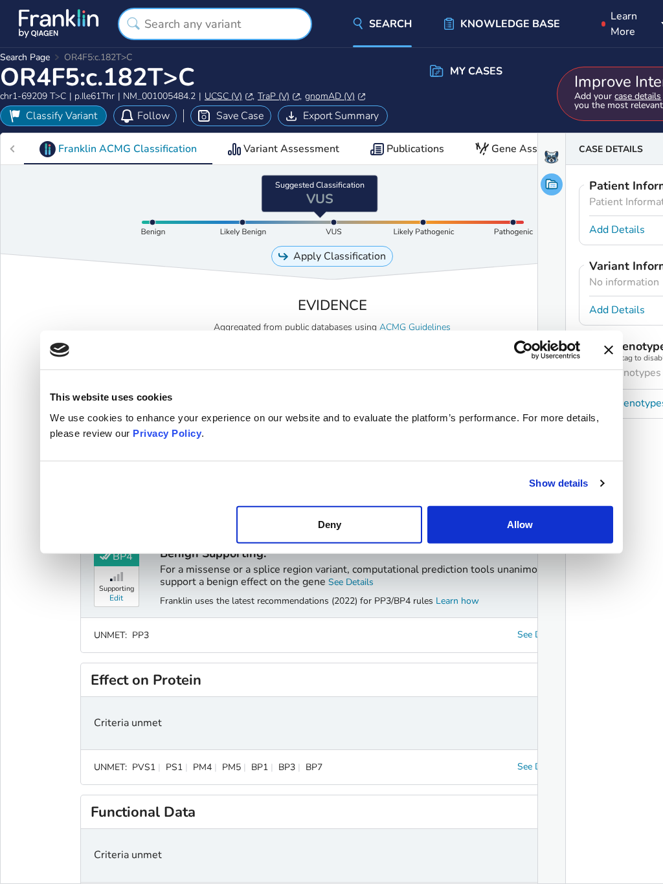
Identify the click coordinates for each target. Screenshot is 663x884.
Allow (520, 523)
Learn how (457, 601)
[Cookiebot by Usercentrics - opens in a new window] (523, 350)
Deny (329, 523)
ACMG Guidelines (415, 327)
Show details (558, 483)
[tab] (118, 148)
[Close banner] (608, 350)
